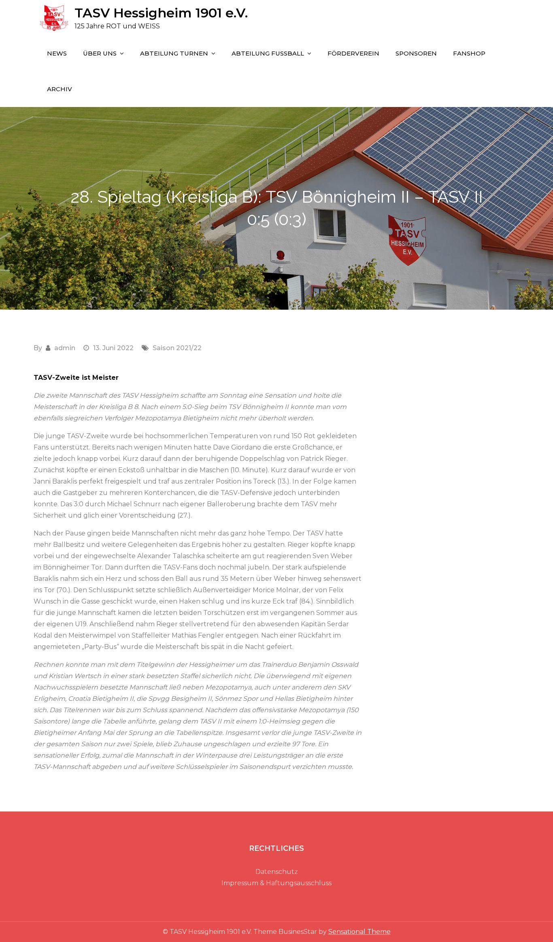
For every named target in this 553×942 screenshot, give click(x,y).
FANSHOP (469, 53)
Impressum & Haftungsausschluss (276, 883)
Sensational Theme (359, 932)
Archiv (59, 89)
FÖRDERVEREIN (353, 53)
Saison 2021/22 (177, 348)
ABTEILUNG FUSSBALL (268, 53)
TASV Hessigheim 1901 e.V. (161, 13)
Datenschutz (276, 872)
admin (64, 348)
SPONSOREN (416, 53)
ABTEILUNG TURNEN (174, 53)
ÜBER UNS (100, 53)
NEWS (57, 53)
